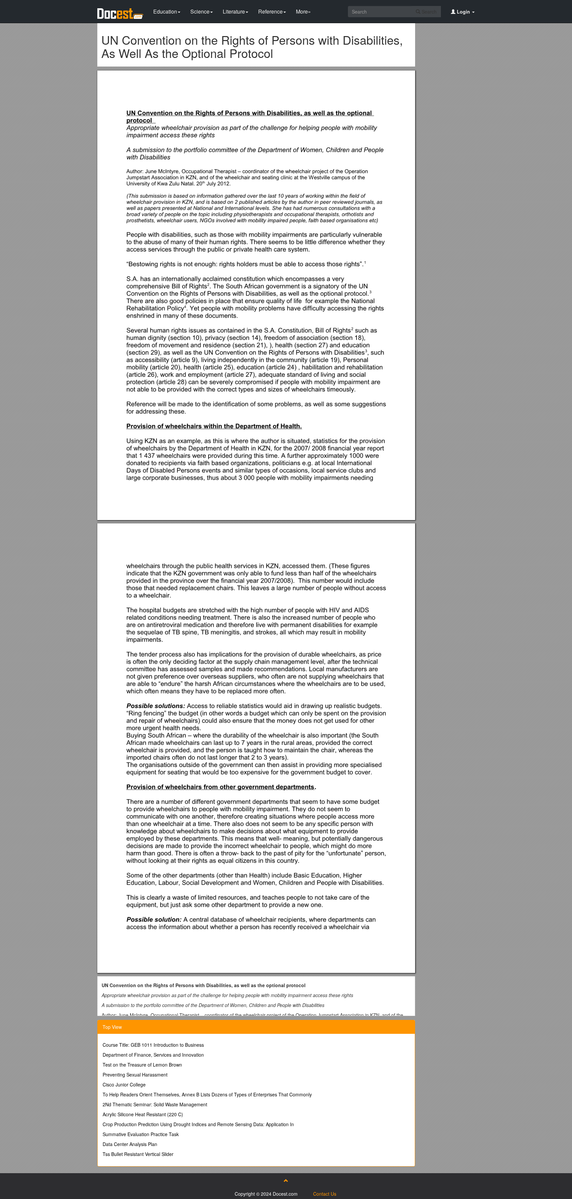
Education (165, 11)
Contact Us (324, 1193)
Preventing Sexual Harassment (135, 1074)
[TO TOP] (286, 1180)
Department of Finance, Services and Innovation (153, 1054)
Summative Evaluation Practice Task (141, 1134)
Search (428, 11)
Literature (234, 11)
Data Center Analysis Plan (130, 1144)
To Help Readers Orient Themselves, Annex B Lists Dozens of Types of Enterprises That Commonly (207, 1094)
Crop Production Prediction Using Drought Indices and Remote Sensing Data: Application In (198, 1124)
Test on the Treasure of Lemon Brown (142, 1064)
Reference (270, 11)
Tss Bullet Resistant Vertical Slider (138, 1154)
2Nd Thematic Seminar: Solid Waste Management (155, 1104)
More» (303, 11)
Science (200, 11)
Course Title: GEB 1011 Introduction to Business (153, 1044)
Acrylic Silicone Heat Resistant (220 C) (143, 1114)
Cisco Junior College (124, 1084)
